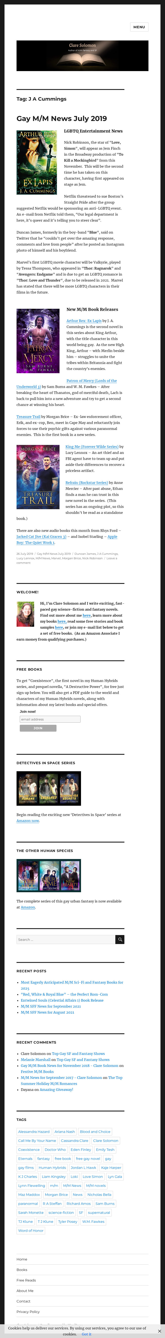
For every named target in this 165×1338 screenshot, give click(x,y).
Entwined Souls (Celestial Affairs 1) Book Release (62, 1000)
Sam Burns (105, 1204)
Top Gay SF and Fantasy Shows (78, 1054)
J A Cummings (107, 553)
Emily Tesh (105, 1150)
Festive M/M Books (37, 1072)
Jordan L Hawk (83, 1168)
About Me (25, 1291)
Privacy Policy (28, 1312)
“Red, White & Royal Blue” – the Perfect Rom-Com (64, 994)
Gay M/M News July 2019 (62, 118)
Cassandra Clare (74, 1141)
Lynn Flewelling (31, 1186)
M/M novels (96, 1186)
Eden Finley (81, 1150)
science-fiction (61, 1213)
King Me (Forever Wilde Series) (92, 447)
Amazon (28, 907)
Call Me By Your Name (37, 1141)
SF (81, 1213)
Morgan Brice (71, 558)
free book (63, 1159)
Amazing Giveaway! (56, 1089)
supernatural (99, 1213)
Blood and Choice (95, 1132)
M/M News (43, 558)
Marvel (56, 558)
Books (22, 1270)
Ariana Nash (65, 1132)
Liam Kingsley (54, 1177)
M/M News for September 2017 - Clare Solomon (61, 1077)
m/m (54, 1186)
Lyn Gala (115, 1177)
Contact (24, 1301)
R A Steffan (52, 1204)
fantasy (43, 1159)
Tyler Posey (67, 1222)
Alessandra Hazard (34, 1132)
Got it (87, 1334)
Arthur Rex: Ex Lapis (84, 321)
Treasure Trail (28, 417)
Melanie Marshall (35, 1060)
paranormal (28, 1204)
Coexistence (29, 1150)
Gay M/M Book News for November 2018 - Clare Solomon (69, 1066)
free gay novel (88, 1159)
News (77, 1195)
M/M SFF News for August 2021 (47, 1012)
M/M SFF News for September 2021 (51, 1006)
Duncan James (85, 553)
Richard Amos (79, 1204)
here (87, 615)
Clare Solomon (105, 1141)
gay (108, 1159)
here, (62, 621)
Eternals (25, 1159)
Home (22, 1259)
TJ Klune (25, 1222)
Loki (74, 1177)
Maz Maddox (29, 1195)
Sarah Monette (31, 1213)
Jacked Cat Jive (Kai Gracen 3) (41, 536)
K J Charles (27, 1177)
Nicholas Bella (99, 1195)
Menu (139, 27)
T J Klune (45, 1222)
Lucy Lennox (25, 558)
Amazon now (28, 821)
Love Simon (93, 1177)
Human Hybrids (52, 1168)
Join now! (28, 711)
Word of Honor (30, 1231)
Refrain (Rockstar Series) (87, 482)
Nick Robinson (92, 558)
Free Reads (26, 1280)
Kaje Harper (111, 1168)
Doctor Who (55, 1150)
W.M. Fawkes (93, 1222)
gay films (26, 1168)
